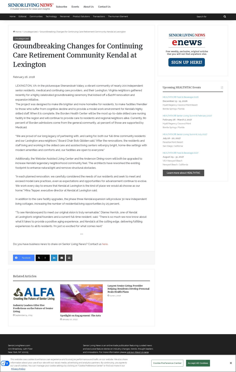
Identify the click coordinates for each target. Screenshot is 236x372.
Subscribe (61, 6)
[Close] (230, 363)
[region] (118, 363)
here (105, 244)
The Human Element (118, 16)
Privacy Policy (18, 369)
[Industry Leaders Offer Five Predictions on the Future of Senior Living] (34, 293)
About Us (88, 6)
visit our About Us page (138, 352)
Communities (36, 16)
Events (75, 6)
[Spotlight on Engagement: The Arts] (81, 298)
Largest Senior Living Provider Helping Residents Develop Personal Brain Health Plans (128, 288)
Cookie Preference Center (167, 363)
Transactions (99, 16)
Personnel (65, 16)
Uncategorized (30, 31)
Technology (51, 16)
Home (12, 16)
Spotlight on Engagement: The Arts (80, 315)
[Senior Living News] (31, 6)
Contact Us (104, 6)
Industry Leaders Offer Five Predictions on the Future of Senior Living (33, 308)
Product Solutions (81, 16)
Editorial (22, 16)
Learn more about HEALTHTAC (183, 173)
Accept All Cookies (198, 363)
